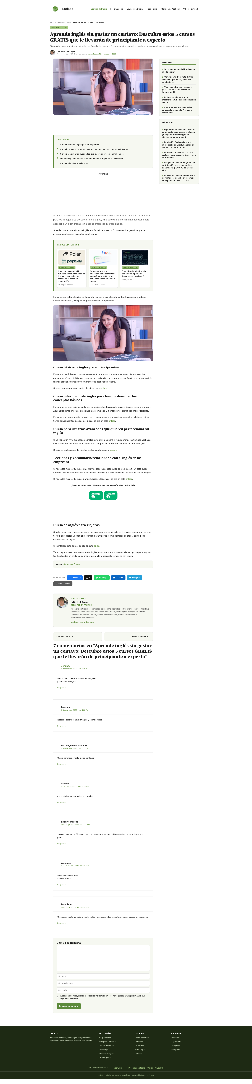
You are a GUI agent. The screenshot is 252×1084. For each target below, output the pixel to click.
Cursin (150, 1068)
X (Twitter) (176, 1042)
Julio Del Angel (68, 52)
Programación (117, 9)
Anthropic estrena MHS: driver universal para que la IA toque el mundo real (177, 110)
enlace (104, 388)
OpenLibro (118, 1068)
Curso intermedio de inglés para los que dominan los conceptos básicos (94, 149)
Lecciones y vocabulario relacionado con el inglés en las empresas (91, 158)
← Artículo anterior (64, 636)
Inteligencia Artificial (170, 9)
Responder (61, 688)
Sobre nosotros (142, 1038)
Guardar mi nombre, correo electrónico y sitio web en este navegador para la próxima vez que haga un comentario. (102, 997)
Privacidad (139, 1046)
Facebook (175, 1038)
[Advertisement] (103, 124)
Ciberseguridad (190, 9)
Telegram (175, 1046)
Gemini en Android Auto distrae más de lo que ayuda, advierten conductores (177, 79)
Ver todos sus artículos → (82, 622)
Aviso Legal (140, 1049)
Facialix (67, 9)
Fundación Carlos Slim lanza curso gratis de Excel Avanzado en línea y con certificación (178, 144)
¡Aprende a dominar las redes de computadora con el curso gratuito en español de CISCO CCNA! (178, 178)
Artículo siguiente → (141, 636)
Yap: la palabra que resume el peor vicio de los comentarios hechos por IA (177, 89)
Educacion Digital (135, 9)
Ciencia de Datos (99, 9)
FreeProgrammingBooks (135, 1068)
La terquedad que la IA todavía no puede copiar (178, 70)
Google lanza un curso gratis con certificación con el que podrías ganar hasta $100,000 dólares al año (178, 166)
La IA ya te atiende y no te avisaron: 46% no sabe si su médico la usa (179, 99)
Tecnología (152, 9)
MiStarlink (159, 1068)
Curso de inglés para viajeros (74, 163)
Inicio (52, 22)
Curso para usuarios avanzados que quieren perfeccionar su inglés (92, 154)
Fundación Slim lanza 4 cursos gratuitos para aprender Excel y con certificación (179, 155)
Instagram (175, 1049)
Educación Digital (106, 1053)
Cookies (138, 1053)
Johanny (65, 666)
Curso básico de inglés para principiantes (79, 144)
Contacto (139, 1042)
